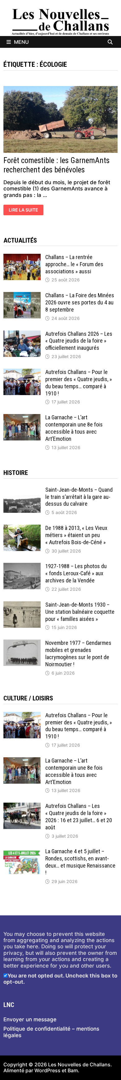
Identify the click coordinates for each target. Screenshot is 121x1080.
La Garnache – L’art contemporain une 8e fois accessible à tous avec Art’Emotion (74, 428)
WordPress (47, 1070)
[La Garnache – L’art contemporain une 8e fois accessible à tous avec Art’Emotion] (22, 417)
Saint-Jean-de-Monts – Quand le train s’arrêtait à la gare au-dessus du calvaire (79, 496)
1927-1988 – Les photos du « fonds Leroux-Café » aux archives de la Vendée (76, 573)
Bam (73, 1070)
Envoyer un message (29, 1019)
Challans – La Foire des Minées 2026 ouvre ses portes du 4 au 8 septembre (79, 302)
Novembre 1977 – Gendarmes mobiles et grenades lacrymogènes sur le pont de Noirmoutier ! (78, 654)
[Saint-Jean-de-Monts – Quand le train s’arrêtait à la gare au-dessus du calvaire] (22, 489)
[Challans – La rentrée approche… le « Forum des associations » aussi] (22, 257)
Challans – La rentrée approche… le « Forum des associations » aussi (74, 264)
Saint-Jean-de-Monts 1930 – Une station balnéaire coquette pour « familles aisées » (79, 611)
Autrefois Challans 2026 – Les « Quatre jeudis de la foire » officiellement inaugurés (78, 340)
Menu (21, 42)
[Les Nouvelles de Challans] (60, 22)
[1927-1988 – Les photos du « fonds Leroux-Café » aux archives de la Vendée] (22, 566)
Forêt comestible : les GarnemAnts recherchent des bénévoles (56, 165)
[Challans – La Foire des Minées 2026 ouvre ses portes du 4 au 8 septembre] (22, 295)
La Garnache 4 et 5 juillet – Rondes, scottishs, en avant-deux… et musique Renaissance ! (80, 862)
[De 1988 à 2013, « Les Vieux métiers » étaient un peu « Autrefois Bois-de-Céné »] (22, 528)
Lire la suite (24, 210)
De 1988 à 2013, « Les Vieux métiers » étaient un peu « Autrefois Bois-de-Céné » (76, 535)
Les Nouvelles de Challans (79, 1064)
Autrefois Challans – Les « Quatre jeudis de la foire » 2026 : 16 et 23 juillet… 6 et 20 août (78, 817)
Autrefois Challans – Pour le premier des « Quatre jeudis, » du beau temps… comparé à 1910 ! (78, 383)
